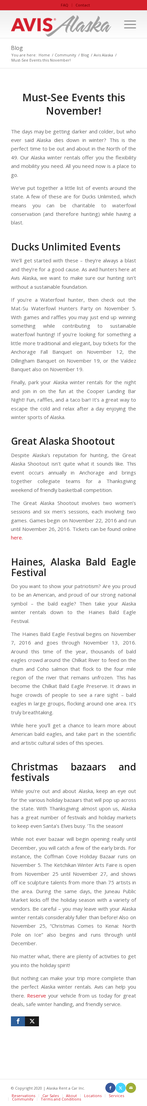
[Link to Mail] (131, 1088)
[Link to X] (121, 1088)
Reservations (23, 1095)
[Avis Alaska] (61, 24)
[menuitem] (64, 5)
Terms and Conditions (61, 1099)
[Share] (18, 1021)
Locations (93, 1095)
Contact (83, 5)
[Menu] (126, 24)
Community (23, 1099)
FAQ (64, 5)
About (71, 1095)
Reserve (36, 995)
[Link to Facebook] (110, 1088)
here (16, 537)
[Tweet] (32, 1021)
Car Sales (50, 1095)
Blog (17, 48)
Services (116, 1095)
